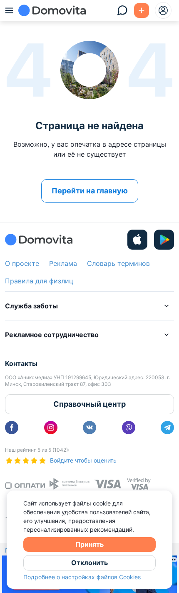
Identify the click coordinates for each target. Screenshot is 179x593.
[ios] (137, 240)
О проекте (22, 263)
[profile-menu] (163, 10)
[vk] (89, 427)
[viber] (128, 427)
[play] (164, 240)
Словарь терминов (118, 263)
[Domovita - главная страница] (52, 10)
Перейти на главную (90, 190)
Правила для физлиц (39, 281)
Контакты (21, 363)
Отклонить (89, 562)
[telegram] (167, 427)
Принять (89, 544)
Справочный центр (89, 404)
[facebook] (11, 427)
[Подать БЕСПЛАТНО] (141, 10)
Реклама (63, 263)
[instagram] (50, 427)
